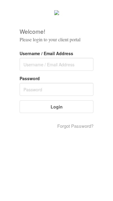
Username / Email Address (46, 53)
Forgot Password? (75, 126)
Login (57, 107)
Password (30, 78)
